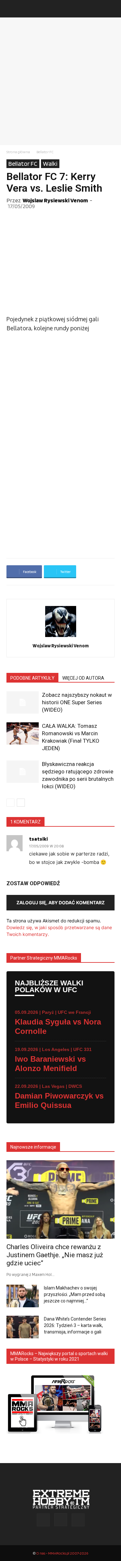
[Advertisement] (60, 81)
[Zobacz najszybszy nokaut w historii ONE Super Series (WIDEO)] (22, 702)
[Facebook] (43, 1519)
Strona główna (18, 151)
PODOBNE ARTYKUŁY (32, 678)
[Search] (112, 8)
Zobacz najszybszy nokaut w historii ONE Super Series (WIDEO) (77, 702)
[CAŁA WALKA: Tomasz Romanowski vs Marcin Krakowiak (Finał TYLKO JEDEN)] (22, 733)
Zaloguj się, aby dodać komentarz (60, 902)
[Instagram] (60, 1519)
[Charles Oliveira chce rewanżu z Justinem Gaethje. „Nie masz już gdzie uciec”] (60, 1199)
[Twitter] (78, 1519)
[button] (11, 8)
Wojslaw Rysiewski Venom (55, 200)
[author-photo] (60, 637)
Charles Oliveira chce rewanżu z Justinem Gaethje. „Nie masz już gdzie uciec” (54, 1255)
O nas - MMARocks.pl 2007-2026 (62, 1553)
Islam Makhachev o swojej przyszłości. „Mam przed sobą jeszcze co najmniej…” (74, 1294)
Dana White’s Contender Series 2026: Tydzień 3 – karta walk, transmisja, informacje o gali (75, 1325)
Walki (50, 163)
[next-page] (21, 803)
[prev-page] (10, 803)
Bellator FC (45, 151)
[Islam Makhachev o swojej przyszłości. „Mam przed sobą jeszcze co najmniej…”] (22, 1296)
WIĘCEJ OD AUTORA (83, 678)
